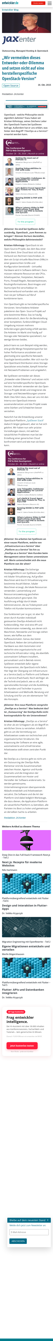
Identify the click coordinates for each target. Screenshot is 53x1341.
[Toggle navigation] (11, 3)
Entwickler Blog (10, 9)
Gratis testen (38, 3)
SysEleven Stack (35, 420)
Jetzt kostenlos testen (22, 1045)
